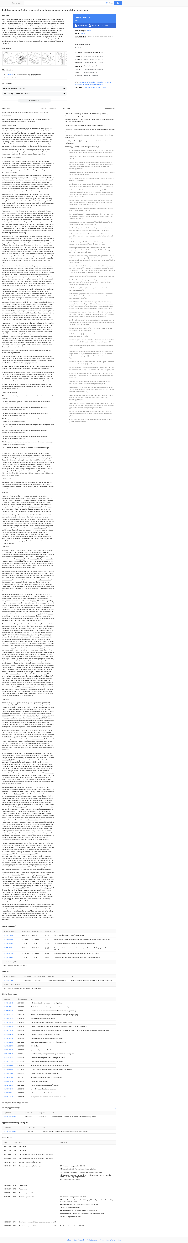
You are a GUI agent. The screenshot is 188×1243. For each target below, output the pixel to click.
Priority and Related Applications (93, 84)
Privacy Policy (111, 1240)
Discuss (103, 87)
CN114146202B (8, 1077)
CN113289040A (8, 1015)
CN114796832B (8, 1011)
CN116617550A (9, 980)
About (69, 1240)
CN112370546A (8, 1022)
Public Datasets (92, 1240)
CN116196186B (8, 1003)
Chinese (88, 30)
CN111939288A (8, 1069)
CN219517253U (8, 1073)
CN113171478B (8, 1030)
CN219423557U (8, 1046)
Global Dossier (96, 87)
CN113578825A (8, 1042)
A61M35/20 (9, 74)
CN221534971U (8, 1081)
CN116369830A (8, 1026)
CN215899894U (8, 1065)
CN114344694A (9, 957)
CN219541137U (8, 1089)
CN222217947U (8, 1097)
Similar (106, 25)
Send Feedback (79, 1240)
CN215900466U (8, 1054)
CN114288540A (9, 953)
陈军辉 (83, 34)
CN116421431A (8, 1058)
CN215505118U (8, 1034)
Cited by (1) (94, 82)
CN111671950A (8, 1061)
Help (119, 1240)
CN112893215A (8, 1018)
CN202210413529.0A (10, 1116)
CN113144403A (9, 943)
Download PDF (82, 25)
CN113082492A (9, 939)
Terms (102, 1240)
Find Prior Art (95, 25)
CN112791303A (9, 935)
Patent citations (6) (84, 82)
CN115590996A (8, 1093)
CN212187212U (8, 1085)
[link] (22, 75)
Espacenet (87, 87)
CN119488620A (8, 1038)
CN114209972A (9, 948)
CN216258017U (8, 1050)
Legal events (102, 82)
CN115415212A (8, 1007)
